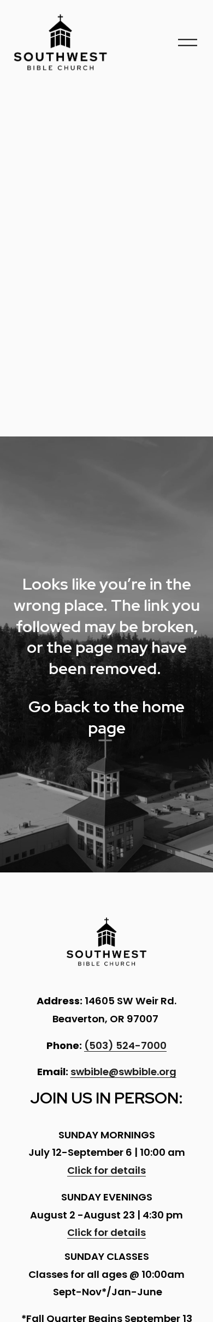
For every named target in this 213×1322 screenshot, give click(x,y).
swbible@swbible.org (123, 1071)
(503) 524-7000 (125, 1045)
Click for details (106, 1170)
